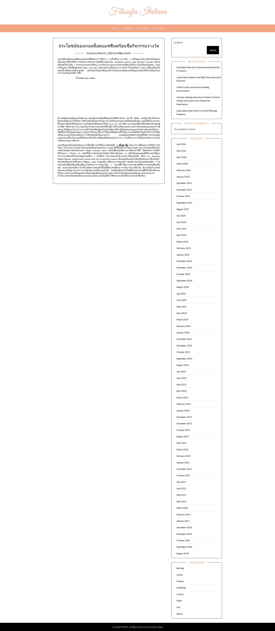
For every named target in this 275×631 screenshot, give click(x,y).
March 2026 (182, 163)
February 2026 (183, 170)
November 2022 (184, 423)
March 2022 (182, 449)
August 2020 (182, 553)
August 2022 (182, 436)
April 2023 (181, 391)
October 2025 (183, 196)
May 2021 (181, 495)
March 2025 (182, 241)
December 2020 (184, 527)
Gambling (180, 587)
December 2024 (184, 261)
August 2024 (182, 287)
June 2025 (181, 222)
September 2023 (184, 358)
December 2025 (184, 183)
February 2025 (183, 248)
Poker (179, 600)
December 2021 (184, 469)
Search (178, 42)
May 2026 (181, 150)
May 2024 (181, 306)
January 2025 (182, 254)
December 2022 (184, 417)
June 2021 (181, 488)
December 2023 (184, 339)
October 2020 (183, 540)
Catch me (157, 28)
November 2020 (184, 534)
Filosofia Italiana (137, 12)
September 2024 (184, 280)
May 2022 (181, 443)
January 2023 (182, 410)
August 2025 (182, 209)
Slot (178, 607)
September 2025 (184, 202)
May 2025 (181, 228)
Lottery (180, 594)
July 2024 (181, 293)
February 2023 (183, 404)
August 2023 (182, 365)
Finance (180, 581)
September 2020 (184, 547)
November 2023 (184, 345)
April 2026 (181, 157)
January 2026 (182, 176)
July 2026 (181, 144)
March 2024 (182, 319)
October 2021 (183, 475)
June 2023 (181, 378)
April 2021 (181, 501)
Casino (128, 28)
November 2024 (184, 267)
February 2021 (183, 514)
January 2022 (182, 462)
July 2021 (181, 482)
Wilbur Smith (124, 53)
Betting (142, 28)
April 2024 (181, 313)
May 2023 (181, 384)
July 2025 (181, 215)
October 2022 (183, 430)
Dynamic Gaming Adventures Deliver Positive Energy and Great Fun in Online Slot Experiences (198, 101)
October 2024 (183, 274)
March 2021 (182, 508)
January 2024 (182, 332)
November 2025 (184, 189)
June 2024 (181, 300)
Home (115, 28)
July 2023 (181, 371)
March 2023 (182, 397)
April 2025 (181, 235)
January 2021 (182, 521)
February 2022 (183, 456)
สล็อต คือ (123, 145)
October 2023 (183, 352)
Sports (179, 613)
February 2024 (183, 326)
